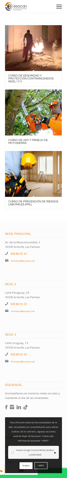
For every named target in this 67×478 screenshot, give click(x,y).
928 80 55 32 (18, 253)
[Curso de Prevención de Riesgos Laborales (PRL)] (33, 174)
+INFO (41, 465)
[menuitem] (57, 6)
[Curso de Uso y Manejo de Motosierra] (33, 112)
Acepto (26, 465)
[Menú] (57, 6)
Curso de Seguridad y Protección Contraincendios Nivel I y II (31, 78)
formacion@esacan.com (23, 260)
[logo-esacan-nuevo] (28, 6)
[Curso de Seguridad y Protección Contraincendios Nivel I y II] (33, 48)
